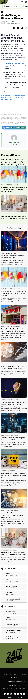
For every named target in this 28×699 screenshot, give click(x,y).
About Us (12, 674)
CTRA (7, 613)
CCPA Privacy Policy (10, 689)
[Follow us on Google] (26, 28)
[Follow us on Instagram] (18, 694)
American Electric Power (13, 630)
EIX (6, 625)
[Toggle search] (22, 1)
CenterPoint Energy (12, 637)
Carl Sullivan (4, 213)
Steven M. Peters (12, 21)
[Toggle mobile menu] (26, 2)
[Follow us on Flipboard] (22, 28)
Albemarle (9, 592)
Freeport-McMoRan (12, 586)
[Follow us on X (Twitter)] (8, 694)
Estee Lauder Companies (13, 599)
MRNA (7, 575)
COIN (7, 581)
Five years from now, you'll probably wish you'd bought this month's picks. (13, 97)
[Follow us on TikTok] (21, 694)
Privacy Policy (14, 685)
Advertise (22, 689)
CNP (7, 638)
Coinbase (9, 580)
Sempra (8, 617)
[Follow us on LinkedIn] (11, 694)
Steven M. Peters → (14, 145)
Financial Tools (14, 678)
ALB (7, 594)
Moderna (8, 573)
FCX (7, 588)
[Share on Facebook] (14, 28)
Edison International (12, 624)
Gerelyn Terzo (5, 184)
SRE (7, 619)
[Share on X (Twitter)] (18, 28)
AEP (7, 632)
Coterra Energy (10, 611)
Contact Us (22, 674)
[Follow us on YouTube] (15, 694)
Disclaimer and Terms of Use (14, 681)
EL (6, 600)
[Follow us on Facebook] (5, 694)
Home (5, 674)
